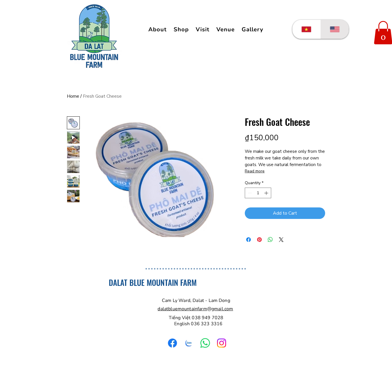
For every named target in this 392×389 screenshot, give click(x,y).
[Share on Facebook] (248, 239)
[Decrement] (249, 193)
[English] (335, 29)
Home (73, 96)
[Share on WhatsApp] (270, 239)
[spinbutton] (258, 193)
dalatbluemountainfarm (182, 309)
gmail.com (222, 309)
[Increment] (266, 193)
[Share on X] (281, 239)
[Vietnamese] (306, 29)
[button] (252, 29)
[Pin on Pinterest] (259, 239)
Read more (255, 171)
